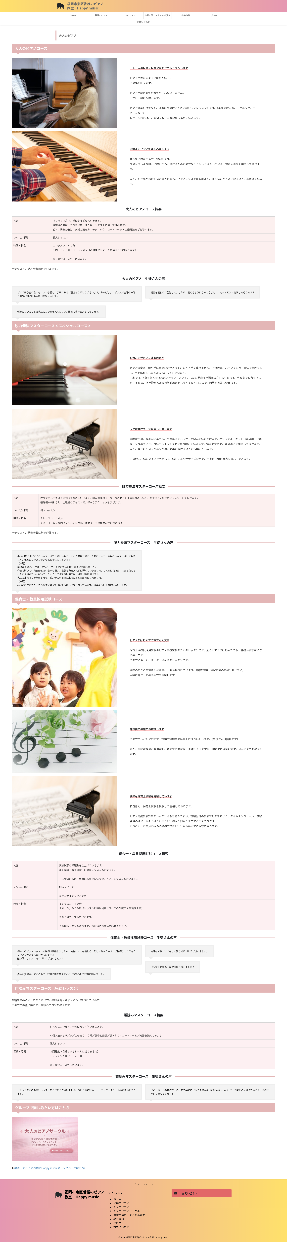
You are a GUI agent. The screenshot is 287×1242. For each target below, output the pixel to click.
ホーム (73, 15)
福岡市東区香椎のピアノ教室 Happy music (85, 5)
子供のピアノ (101, 15)
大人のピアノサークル (126, 1211)
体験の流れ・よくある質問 (158, 15)
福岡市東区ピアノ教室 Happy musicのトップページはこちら (50, 1168)
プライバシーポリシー (143, 1184)
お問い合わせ (143, 22)
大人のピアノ (129, 15)
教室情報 (186, 15)
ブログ (214, 15)
